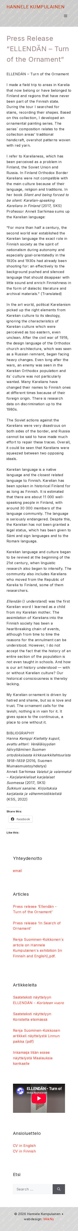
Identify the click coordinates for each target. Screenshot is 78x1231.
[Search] (59, 1189)
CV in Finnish (24, 1151)
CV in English (24, 1145)
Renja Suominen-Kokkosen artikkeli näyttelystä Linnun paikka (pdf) (36, 1036)
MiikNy (48, 1219)
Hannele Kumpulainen (35, 6)
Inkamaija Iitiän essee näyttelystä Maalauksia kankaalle (33, 1058)
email (17, 870)
